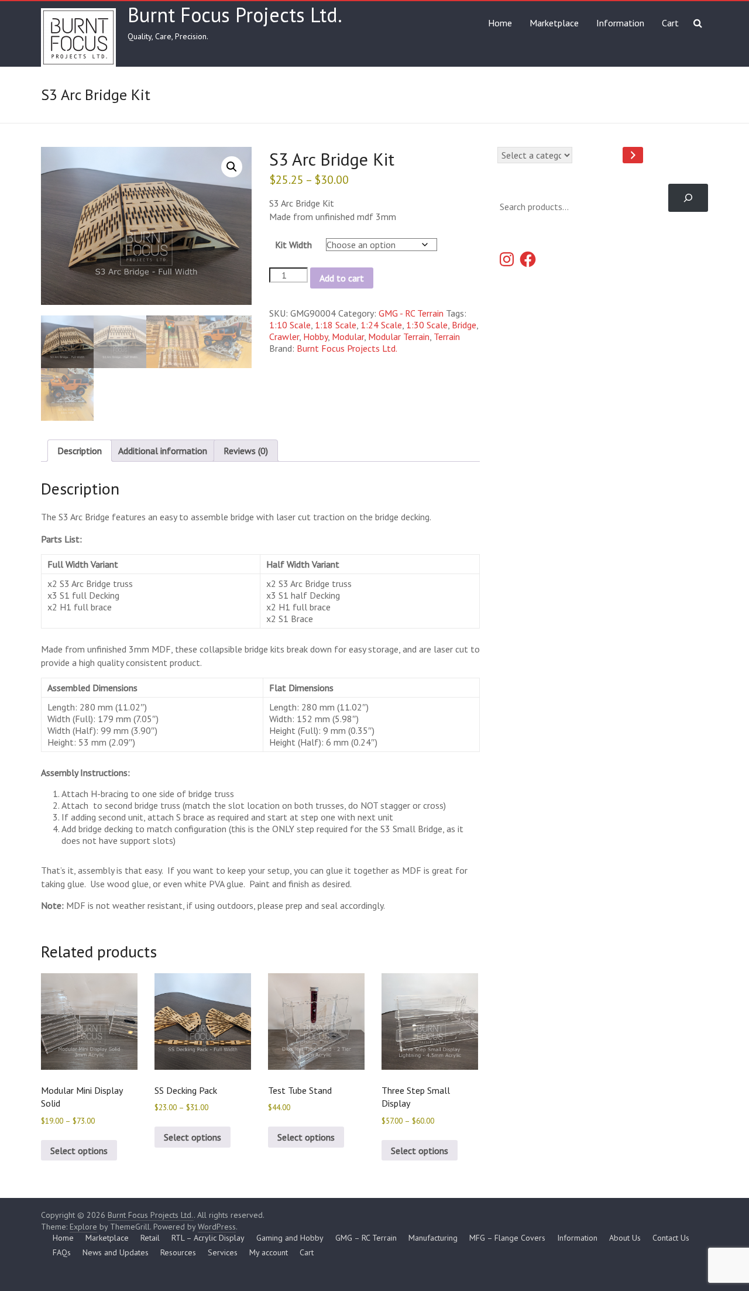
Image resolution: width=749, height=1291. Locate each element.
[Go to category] (633, 155)
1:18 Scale (335, 325)
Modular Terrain (399, 336)
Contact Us (670, 1237)
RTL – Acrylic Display (208, 1237)
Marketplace (554, 23)
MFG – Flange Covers (507, 1237)
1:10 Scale (290, 325)
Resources (178, 1252)
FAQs (62, 1252)
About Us (625, 1237)
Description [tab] (79, 450)
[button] (231, 166)
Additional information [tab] (162, 450)
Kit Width (293, 244)
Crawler (284, 336)
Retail (150, 1237)
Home (500, 23)
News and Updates (116, 1252)
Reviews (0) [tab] (246, 450)
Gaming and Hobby (290, 1237)
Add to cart (341, 278)
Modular (348, 336)
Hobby (315, 336)
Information (620, 23)
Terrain (447, 336)
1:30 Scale (427, 325)
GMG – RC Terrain (366, 1237)
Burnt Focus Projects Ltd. (235, 15)
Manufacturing (433, 1237)
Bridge (464, 325)
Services (223, 1252)
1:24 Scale (381, 325)
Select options (79, 1150)
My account (268, 1252)
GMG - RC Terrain (411, 313)
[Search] (688, 198)
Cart (670, 23)
